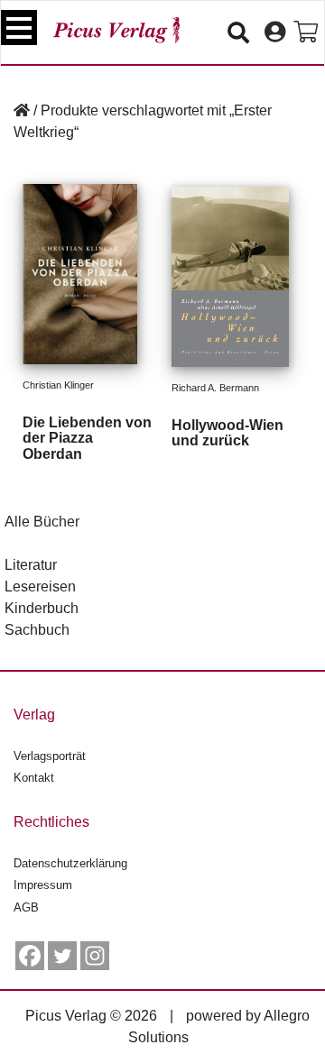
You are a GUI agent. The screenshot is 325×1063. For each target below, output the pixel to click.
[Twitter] (62, 955)
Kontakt (34, 777)
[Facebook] (29, 955)
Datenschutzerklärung (70, 863)
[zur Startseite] (116, 30)
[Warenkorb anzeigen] (305, 32)
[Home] (22, 110)
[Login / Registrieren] (275, 32)
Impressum (43, 885)
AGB (26, 907)
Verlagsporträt (50, 756)
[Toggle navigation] (19, 27)
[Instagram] (94, 955)
